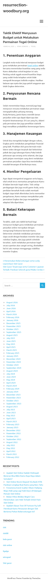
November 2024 (13, 362)
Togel (33, 46)
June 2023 (11, 412)
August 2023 (12, 406)
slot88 (5, 533)
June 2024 (11, 376)
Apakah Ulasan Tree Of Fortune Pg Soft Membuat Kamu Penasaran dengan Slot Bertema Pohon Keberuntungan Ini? (22, 508)
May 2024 (10, 379)
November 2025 (13, 326)
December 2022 (13, 430)
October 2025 (12, 329)
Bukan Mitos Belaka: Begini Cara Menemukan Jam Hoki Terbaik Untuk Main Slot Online (22, 499)
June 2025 (11, 341)
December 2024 (13, 359)
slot (4, 527)
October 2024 (12, 365)
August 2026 (12, 302)
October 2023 (12, 400)
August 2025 (12, 335)
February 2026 (12, 317)
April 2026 (11, 311)
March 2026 (11, 314)
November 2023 (13, 397)
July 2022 (10, 445)
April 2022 (11, 451)
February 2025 (12, 353)
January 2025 (12, 356)
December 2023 (13, 394)
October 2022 (12, 436)
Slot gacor (7, 563)
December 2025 (13, 323)
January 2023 (12, 427)
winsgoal (7, 557)
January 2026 (12, 320)
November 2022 (13, 433)
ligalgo (6, 551)
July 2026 (10, 305)
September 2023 (13, 403)
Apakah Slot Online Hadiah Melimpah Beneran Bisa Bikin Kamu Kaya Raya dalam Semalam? (22, 476)
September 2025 (13, 332)
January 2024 (12, 391)
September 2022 (13, 439)
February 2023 (12, 424)
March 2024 (11, 385)
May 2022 (10, 448)
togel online (33, 65)
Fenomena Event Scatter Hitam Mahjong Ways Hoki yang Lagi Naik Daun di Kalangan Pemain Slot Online (23, 490)
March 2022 (11, 454)
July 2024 (10, 373)
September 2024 (13, 368)
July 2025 (10, 338)
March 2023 (11, 421)
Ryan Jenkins (22, 46)
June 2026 (11, 308)
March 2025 (11, 350)
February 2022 (12, 457)
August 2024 (12, 370)
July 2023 (10, 409)
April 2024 (11, 382)
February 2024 (12, 388)
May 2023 (10, 415)
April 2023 (11, 418)
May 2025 (10, 344)
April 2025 (11, 347)
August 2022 (12, 442)
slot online (7, 545)
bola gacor (7, 539)
